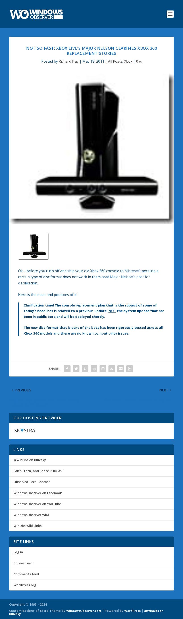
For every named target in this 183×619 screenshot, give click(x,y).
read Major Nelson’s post (123, 276)
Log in (18, 552)
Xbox (128, 61)
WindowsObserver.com (83, 611)
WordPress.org (25, 585)
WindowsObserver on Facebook (38, 493)
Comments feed (26, 574)
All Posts (115, 61)
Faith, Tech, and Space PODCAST (39, 471)
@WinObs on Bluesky (30, 460)
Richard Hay (69, 61)
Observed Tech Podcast (32, 482)
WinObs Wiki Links (28, 526)
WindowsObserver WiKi (31, 515)
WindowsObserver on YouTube (37, 504)
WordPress (132, 611)
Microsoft (133, 270)
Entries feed (23, 563)
